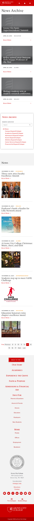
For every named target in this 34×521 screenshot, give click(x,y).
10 (18, 344)
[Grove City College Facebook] (4, 493)
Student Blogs (22, 501)
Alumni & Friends (17, 403)
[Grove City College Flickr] (25, 493)
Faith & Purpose (17, 381)
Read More (5, 178)
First (2, 344)
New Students (17, 422)
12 (24, 344)
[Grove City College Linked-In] (29, 493)
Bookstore (17, 447)
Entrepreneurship (22, 275)
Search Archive (8, 122)
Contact (17, 489)
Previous (7, 344)
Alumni (18, 241)
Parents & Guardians (17, 398)
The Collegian (11, 501)
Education (19, 310)
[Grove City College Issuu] (21, 493)
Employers (17, 417)
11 (21, 344)
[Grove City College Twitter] (8, 493)
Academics (17, 370)
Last (24, 348)
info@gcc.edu (17, 483)
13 (27, 344)
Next (19, 348)
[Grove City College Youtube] (17, 493)
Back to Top (16, 360)
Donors (17, 408)
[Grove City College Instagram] (12, 493)
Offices (17, 438)
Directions (17, 487)
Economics (19, 171)
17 (15, 348)
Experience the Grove (17, 375)
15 (9, 348)
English (18, 206)
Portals (17, 433)
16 (12, 348)
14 (30, 344)
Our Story (17, 364)
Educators (17, 413)
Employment (17, 442)
